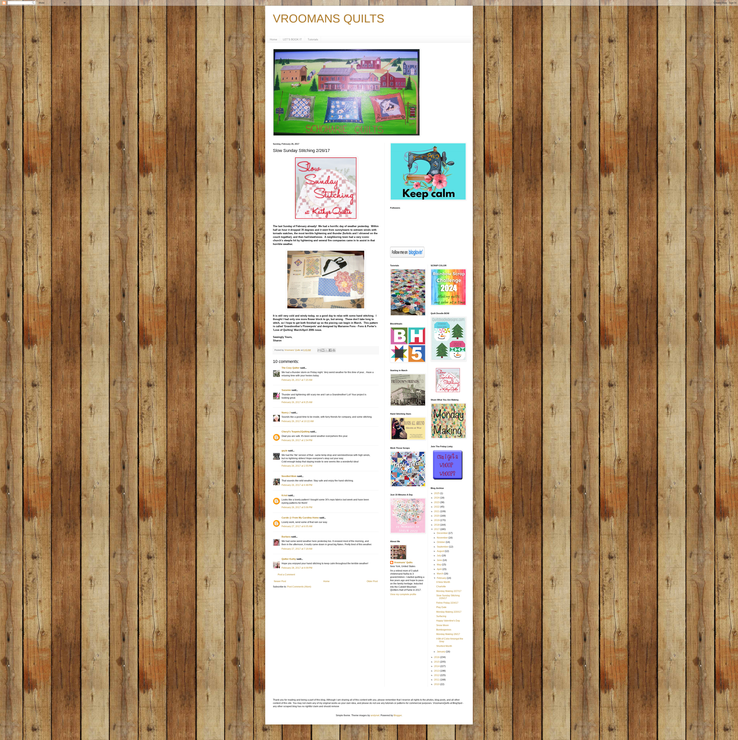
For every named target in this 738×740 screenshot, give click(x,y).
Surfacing (441, 616)
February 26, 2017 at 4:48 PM (297, 485)
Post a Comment (286, 574)
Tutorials (313, 39)
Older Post (372, 581)
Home (273, 39)
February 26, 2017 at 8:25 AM (297, 402)
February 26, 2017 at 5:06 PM (297, 507)
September (443, 546)
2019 (437, 520)
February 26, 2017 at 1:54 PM (297, 440)
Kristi (285, 495)
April (439, 569)
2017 (437, 529)
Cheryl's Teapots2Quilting (296, 431)
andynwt (375, 715)
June (440, 560)
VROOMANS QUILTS (328, 18)
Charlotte (441, 586)
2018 (437, 524)
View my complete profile (403, 594)
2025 (437, 493)
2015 (437, 661)
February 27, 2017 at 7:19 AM (297, 549)
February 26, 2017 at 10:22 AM (298, 421)
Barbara (286, 536)
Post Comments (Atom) (299, 586)
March (440, 573)
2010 (437, 684)
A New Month (443, 582)
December (442, 533)
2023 (437, 502)
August (441, 551)
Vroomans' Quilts (403, 562)
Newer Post (280, 581)
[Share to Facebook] (330, 350)
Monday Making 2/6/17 (448, 634)
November (442, 537)
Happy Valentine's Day (448, 620)
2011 (437, 679)
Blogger (398, 715)
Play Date (441, 607)
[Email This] (319, 350)
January (441, 651)
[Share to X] (326, 350)
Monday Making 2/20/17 (448, 612)
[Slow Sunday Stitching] (448, 391)
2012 (437, 675)
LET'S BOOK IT (292, 39)
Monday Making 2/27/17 (448, 591)
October (441, 542)
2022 (437, 506)
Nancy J (286, 412)
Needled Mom (289, 476)
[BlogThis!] (323, 350)
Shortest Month (444, 646)
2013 (437, 670)
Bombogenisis (443, 629)
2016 (437, 657)
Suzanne (286, 390)
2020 (437, 515)
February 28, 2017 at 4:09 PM (297, 568)
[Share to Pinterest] (334, 350)
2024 (437, 497)
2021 (437, 511)
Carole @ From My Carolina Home (300, 517)
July (439, 555)
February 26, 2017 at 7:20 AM (297, 380)
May (439, 564)
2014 (437, 666)
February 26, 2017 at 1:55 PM (297, 466)
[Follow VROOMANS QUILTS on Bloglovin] (407, 257)
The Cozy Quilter (291, 368)
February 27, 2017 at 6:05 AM (297, 526)
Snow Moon (442, 625)
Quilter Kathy (289, 559)
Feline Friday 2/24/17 (447, 602)
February (442, 578)
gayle (285, 450)
